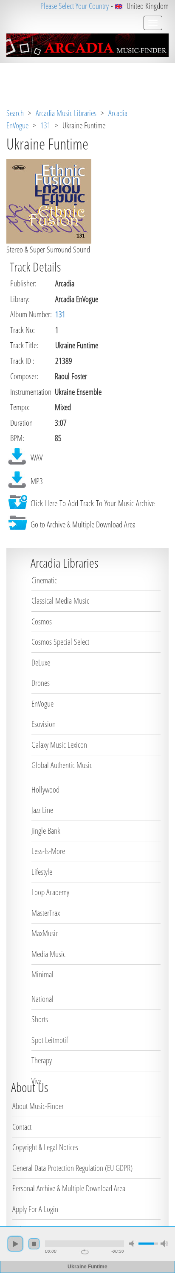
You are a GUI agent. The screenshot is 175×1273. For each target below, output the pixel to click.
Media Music (48, 954)
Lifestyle (41, 871)
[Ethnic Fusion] (48, 200)
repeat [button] (84, 1252)
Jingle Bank (45, 830)
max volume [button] (164, 1243)
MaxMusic (44, 933)
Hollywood (45, 789)
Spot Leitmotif (49, 1040)
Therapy (41, 1060)
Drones (40, 682)
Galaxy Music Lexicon (59, 744)
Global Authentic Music (61, 765)
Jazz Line (42, 809)
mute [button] (133, 1243)
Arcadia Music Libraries (66, 113)
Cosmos (41, 621)
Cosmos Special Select (60, 641)
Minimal (42, 974)
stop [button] (34, 1244)
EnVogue (42, 703)
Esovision (43, 723)
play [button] (15, 1243)
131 (45, 125)
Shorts (39, 1019)
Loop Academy (50, 892)
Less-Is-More (48, 851)
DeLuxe (40, 662)
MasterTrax (45, 912)
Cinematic (44, 580)
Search (15, 113)
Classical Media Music (60, 600)
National (42, 998)
